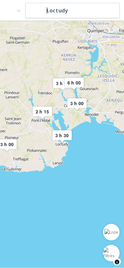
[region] (62, 144)
